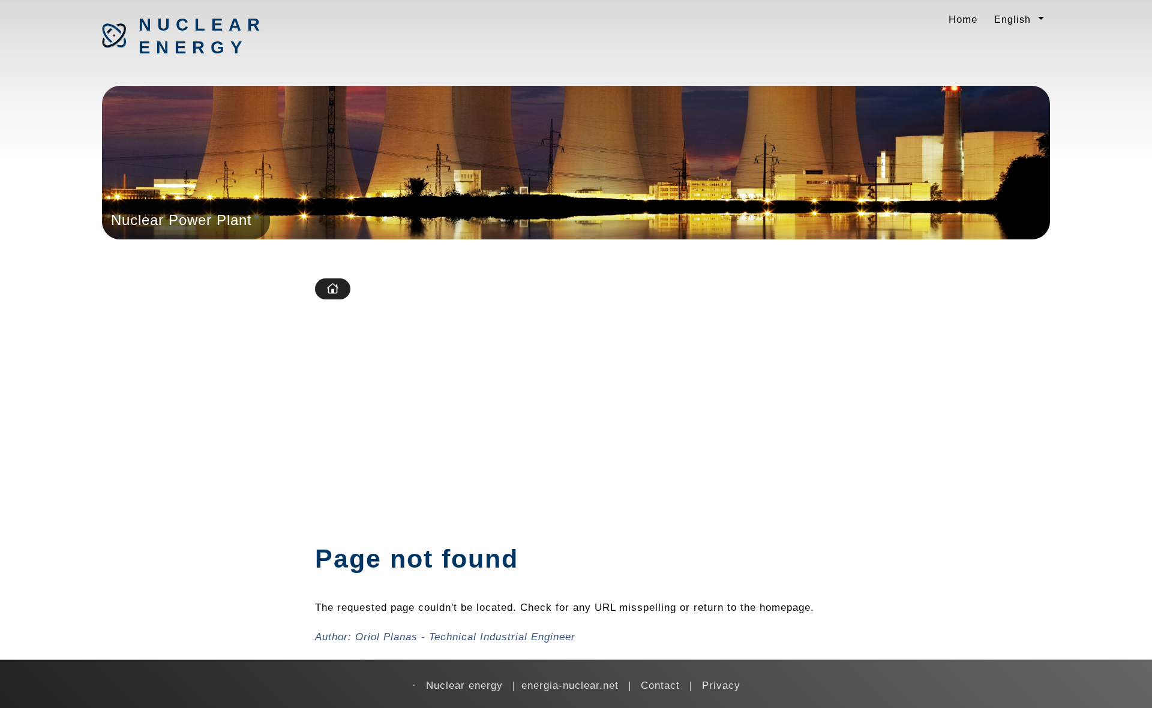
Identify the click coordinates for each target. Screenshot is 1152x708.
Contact (660, 685)
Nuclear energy (202, 36)
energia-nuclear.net (570, 685)
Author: (445, 637)
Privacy (721, 685)
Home (963, 19)
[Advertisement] (680, 398)
